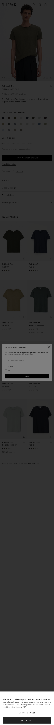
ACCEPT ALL (27, 720)
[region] (27, 708)
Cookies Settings (27, 712)
